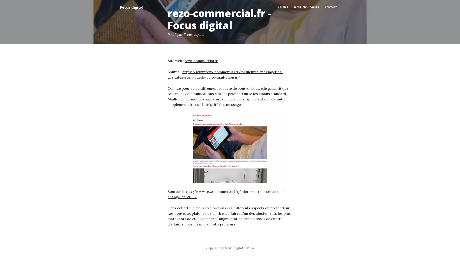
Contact (331, 7)
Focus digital (131, 7)
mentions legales (306, 7)
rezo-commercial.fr (201, 60)
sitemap (282, 7)
